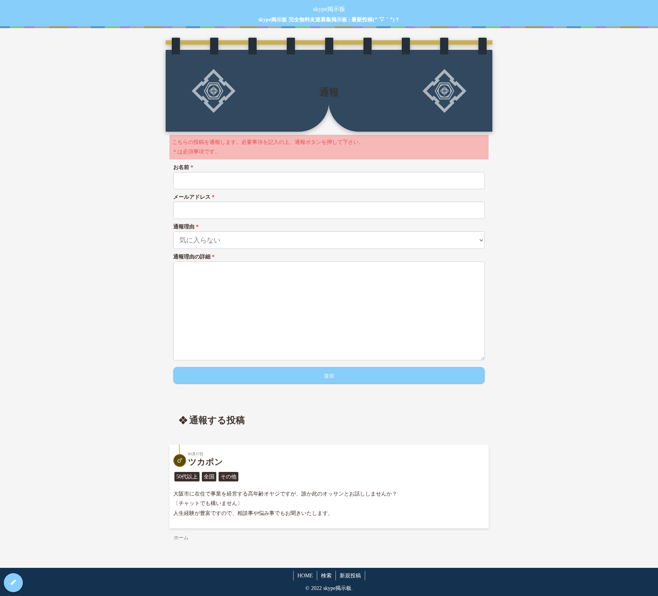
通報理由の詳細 (194, 257)
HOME (305, 575)
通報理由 (186, 226)
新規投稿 (350, 575)
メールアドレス (194, 197)
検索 (326, 575)
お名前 (184, 167)
